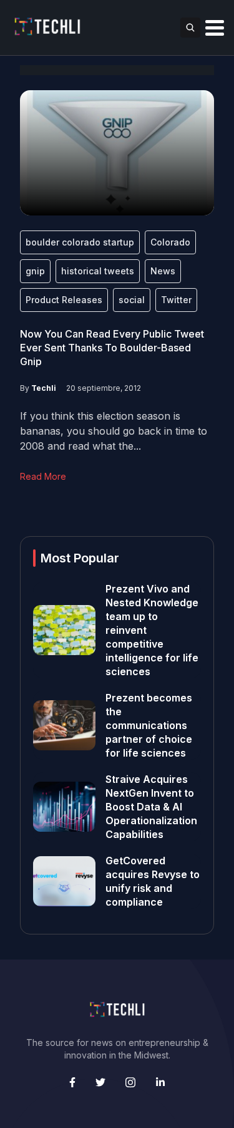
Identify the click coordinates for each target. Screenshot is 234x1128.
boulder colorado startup (80, 242)
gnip (35, 271)
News (162, 271)
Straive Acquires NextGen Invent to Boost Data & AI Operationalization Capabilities (151, 807)
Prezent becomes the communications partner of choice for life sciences (148, 725)
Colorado (170, 242)
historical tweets (97, 271)
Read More (43, 476)
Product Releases (64, 299)
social (132, 299)
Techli (43, 388)
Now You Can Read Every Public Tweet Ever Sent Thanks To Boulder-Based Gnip (112, 348)
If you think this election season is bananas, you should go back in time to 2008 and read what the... (113, 431)
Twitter (176, 299)
